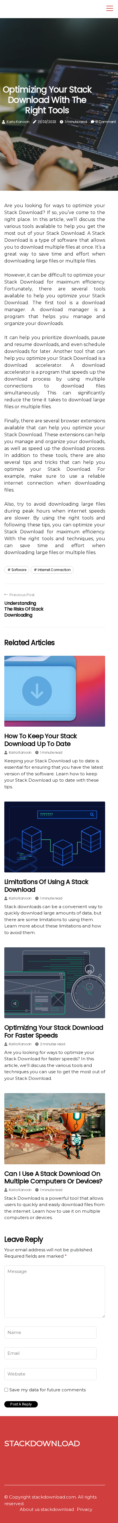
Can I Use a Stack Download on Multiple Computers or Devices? (53, 1177)
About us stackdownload (47, 1509)
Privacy (84, 1509)
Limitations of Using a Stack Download (46, 885)
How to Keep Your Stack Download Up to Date (40, 740)
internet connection (54, 569)
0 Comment (106, 121)
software (18, 569)
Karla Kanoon (18, 121)
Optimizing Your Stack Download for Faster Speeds (53, 1031)
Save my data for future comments (47, 1389)
